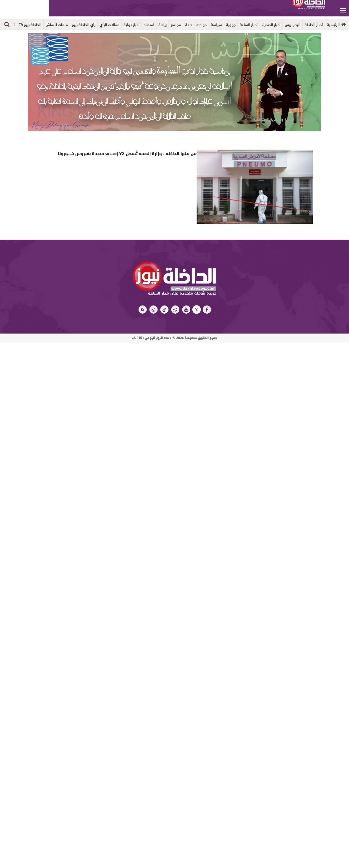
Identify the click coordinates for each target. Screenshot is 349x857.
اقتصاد (149, 24)
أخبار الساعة (249, 24)
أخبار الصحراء (271, 24)
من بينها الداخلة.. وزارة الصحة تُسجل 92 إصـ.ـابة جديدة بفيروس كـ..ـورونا (135, 153)
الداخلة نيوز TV (30, 24)
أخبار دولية (132, 24)
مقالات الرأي (109, 24)
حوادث (201, 24)
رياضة (162, 24)
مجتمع (176, 24)
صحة (188, 24)
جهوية (231, 24)
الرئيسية (333, 24)
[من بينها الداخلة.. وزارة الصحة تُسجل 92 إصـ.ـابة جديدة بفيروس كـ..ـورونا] (254, 187)
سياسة (216, 24)
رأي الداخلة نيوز (83, 24)
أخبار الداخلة (314, 24)
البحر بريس (292, 24)
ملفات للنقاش (57, 24)
